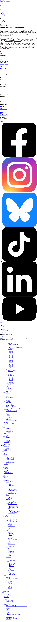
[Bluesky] (19, 226)
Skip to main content (3, 0)
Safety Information (10, 550)
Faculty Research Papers (7, 449)
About (3, 327)
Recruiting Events (10, 368)
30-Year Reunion (10, 586)
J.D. (6, 342)
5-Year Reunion (10, 582)
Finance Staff (9, 555)
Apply (3, 620)
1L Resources (9, 484)
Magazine (3, 475)
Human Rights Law (8, 418)
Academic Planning (8, 483)
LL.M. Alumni (10, 350)
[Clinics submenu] (4, 15)
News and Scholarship (9, 525)
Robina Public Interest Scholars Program (11, 410)
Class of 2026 (11, 351)
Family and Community (7, 472)
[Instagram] (19, 191)
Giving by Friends (8, 613)
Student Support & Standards (12, 502)
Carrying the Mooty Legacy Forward (11, 605)
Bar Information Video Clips (12, 493)
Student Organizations (11, 496)
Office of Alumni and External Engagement (12, 578)
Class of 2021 (11, 355)
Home (3, 20)
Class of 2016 (11, 359)
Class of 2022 (11, 354)
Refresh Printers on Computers (13, 506)
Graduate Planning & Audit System (13, 490)
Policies (7, 530)
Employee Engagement (11, 558)
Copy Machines (10, 548)
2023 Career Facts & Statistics (10, 459)
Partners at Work (8, 615)
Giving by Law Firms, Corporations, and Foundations (13, 614)
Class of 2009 (11, 365)
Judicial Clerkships (8, 461)
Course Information (8, 517)
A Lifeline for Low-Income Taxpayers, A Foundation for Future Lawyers (16, 606)
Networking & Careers (9, 577)
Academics (3, 21)
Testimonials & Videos (11, 375)
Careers (3, 14)
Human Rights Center (9, 403)
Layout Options (11, 566)
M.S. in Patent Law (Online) (10, 383)
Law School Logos (10, 536)
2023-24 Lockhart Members (10, 600)
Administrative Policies (11, 501)
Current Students (6, 480)
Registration (7, 482)
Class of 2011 (11, 363)
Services (5, 453)
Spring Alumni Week (9, 581)
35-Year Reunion (10, 587)
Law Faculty (6, 452)
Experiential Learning (7, 395)
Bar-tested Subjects (10, 492)
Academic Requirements (9, 481)
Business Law (8, 413)
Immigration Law (8, 419)
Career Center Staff (6, 468)
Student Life (7, 495)
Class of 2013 (11, 362)
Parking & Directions (5, 330)
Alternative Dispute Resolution (10, 412)
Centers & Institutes (7, 401)
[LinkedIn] (19, 296)
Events (3, 325)
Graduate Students (8, 391)
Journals (5, 424)
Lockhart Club (6, 599)
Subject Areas (8, 393)
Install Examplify (11, 510)
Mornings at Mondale (11, 576)
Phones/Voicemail (10, 549)
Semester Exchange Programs (10, 423)
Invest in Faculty (8, 607)
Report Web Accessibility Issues (9, 339)
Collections (5, 454)
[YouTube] (19, 320)
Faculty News (6, 447)
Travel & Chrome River (11, 556)
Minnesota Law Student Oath (13, 344)
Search (10, 1)
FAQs (8, 387)
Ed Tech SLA (10, 569)
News (3, 324)
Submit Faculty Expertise (13, 528)
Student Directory (8, 499)
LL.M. (5, 433)
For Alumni (5, 466)
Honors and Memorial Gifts (10, 617)
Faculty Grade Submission (11, 522)
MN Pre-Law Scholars (7, 444)
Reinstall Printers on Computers (13, 507)
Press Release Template (11, 537)
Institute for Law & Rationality (10, 405)
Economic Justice (6, 471)
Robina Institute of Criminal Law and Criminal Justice (13, 408)
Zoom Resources (10, 572)
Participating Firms (8, 598)
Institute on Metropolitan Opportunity (11, 406)
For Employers (6, 464)
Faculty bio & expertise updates (12, 527)
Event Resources (10, 538)
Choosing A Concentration (13, 486)
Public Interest (6, 409)
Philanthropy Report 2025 (7, 604)
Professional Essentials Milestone (10, 462)
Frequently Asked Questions (12, 348)
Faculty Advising (11, 485)
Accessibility (7, 529)
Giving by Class (8, 609)
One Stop (3, 3)
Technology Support (9, 503)
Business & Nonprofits (7, 470)
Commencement (10, 498)
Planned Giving (8, 594)
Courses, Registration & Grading (12, 390)
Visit (6, 429)
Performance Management (11, 560)
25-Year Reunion (10, 585)
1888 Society (9, 595)
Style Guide (9, 542)
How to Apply (10, 372)
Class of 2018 (11, 358)
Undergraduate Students (9, 389)
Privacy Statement (2, 339)
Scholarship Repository (7, 450)
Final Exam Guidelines (11, 523)
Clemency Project (8, 402)
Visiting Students (8, 441)
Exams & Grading (8, 520)
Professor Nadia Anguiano (8, 41)
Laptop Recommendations (11, 513)
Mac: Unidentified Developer (15, 511)
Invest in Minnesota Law (9, 608)
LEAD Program (10, 349)
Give (3, 7)
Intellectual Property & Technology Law (11, 420)
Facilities (7, 547)
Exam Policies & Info (12, 489)
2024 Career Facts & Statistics (10, 458)
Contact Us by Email (3, 121)
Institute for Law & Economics (10, 404)
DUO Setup (9, 568)
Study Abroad (6, 422)
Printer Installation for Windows (13, 505)
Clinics (3, 15)
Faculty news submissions (11, 526)
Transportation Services (11, 552)
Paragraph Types (11, 564)
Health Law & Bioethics (9, 417)
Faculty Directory (6, 446)
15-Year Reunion (10, 584)
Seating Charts (10, 518)
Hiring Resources (10, 559)
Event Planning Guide (12, 497)
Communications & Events (9, 532)
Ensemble (7, 398)
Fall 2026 (2, 106)
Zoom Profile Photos (12, 573)
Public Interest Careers (9, 463)
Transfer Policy (8, 440)
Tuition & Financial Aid (9, 431)
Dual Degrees (8, 386)
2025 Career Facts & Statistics (10, 457)
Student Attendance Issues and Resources (13, 519)
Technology (7, 561)
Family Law (7, 416)
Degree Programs (6, 341)
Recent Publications (7, 448)
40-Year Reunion (10, 588)
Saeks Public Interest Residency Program (11, 411)
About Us (5, 455)
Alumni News (8, 580)
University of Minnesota (9, 338)
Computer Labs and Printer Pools (12, 504)
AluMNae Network (8, 579)
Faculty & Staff (6, 516)
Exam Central (10, 488)
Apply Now (2, 322)
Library (3, 13)
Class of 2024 (11, 353)
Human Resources (8, 557)
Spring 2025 (5, 478)
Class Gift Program (8, 603)
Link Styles (11, 565)
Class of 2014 (11, 361)
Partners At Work (6, 597)
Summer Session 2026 (9, 394)
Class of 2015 (11, 360)
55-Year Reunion (10, 590)
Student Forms (8, 514)
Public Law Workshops (11, 545)
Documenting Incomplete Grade (12, 521)
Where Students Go (10, 374)
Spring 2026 (5, 477)
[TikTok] (19, 261)
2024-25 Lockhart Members (10, 601)
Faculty (3, 12)
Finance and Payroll (8, 554)
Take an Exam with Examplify (13, 512)
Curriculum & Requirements (12, 346)
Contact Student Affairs (9, 515)
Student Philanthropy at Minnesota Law (11, 618)
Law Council (8, 494)
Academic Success (10, 487)
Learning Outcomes (10, 343)
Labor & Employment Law (10, 421)
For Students (6, 467)
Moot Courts (7, 399)
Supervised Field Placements (10, 397)
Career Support (10, 388)
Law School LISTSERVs (11, 570)
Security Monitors (11, 551)
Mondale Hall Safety (5, 331)
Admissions (4, 11)
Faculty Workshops (8, 543)
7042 (1, 23)
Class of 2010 (11, 364)
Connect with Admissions (9, 430)
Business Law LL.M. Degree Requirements (15, 347)
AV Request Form (10, 533)
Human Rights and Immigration (8, 473)
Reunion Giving (6, 596)
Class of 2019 (11, 357)
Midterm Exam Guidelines (11, 524)
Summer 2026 (6, 476)
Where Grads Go (6, 456)
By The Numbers (6, 442)
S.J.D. (7, 369)
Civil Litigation (8, 414)
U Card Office (10, 553)
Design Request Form (11, 534)
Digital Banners (10, 535)
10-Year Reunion (10, 583)
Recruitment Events (8, 432)
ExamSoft (9, 508)
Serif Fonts (9, 541)
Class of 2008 (11, 366)
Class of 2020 (11, 356)
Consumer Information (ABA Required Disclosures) (9, 332)
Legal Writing (8, 400)
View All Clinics (6, 474)
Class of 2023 (11, 379)
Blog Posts (9, 384)
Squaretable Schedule (11, 546)
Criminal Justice (8, 415)
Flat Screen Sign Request (11, 567)
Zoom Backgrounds (12, 574)
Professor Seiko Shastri (17, 41)
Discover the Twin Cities (9, 443)
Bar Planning (8, 491)
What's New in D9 (12, 563)
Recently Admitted (6, 591)
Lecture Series (6, 425)
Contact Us (3, 326)
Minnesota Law (2, 5)
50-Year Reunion (10, 589)
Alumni (5, 575)
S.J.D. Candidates (10, 371)
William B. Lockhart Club (9, 610)
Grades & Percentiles (9, 465)
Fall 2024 (2, 110)
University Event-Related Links (12, 539)
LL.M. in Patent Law (7, 436)
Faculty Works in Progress (11, 544)
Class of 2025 (11, 352)
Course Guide (4, 22)
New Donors (7, 611)
